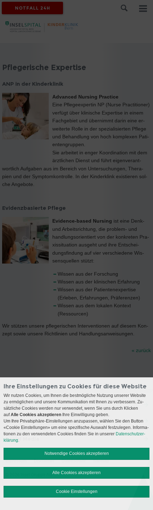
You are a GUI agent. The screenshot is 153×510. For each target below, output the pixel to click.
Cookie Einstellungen (76, 491)
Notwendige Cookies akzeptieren (76, 453)
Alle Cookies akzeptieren (76, 472)
